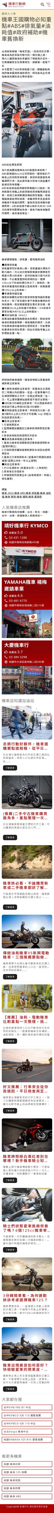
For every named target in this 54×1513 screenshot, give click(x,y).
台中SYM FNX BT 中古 (17, 1407)
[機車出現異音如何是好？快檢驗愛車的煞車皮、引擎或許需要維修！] (27, 1360)
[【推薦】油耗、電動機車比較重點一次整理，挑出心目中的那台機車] (27, 1015)
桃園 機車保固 (12, 1480)
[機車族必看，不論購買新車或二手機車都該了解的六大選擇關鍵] (27, 878)
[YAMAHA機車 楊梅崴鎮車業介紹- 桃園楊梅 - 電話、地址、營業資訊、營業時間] (27, 607)
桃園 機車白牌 (12, 1464)
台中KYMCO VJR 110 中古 (20, 1423)
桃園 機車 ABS (12, 1496)
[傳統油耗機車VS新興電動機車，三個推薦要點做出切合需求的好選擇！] (27, 948)
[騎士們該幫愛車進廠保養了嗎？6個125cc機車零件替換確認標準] (27, 1221)
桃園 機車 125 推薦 (15, 1472)
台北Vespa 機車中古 (16, 1431)
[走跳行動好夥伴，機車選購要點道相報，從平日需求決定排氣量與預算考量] (27, 739)
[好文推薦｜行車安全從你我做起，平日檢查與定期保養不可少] (27, 1082)
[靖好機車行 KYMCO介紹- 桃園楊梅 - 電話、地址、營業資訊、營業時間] (27, 548)
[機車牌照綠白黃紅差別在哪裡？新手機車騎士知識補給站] (27, 1152)
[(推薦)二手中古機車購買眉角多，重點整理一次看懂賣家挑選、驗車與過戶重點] (27, 809)
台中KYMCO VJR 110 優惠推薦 (22, 1415)
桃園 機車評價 (12, 1488)
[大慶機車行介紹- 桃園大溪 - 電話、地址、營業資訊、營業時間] (27, 667)
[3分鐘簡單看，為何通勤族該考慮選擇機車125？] (27, 1291)
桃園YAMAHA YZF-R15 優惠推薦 (23, 1439)
